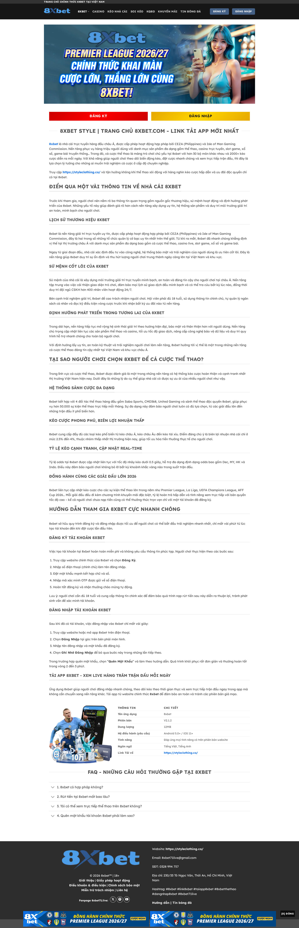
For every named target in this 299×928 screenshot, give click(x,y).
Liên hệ (122, 890)
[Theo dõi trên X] (113, 899)
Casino (98, 11)
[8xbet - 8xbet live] (58, 11)
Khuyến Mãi (167, 11)
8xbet (82, 11)
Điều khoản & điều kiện (87, 885)
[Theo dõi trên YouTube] (127, 899)
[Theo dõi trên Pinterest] (120, 899)
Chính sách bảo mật (124, 885)
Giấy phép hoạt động (113, 880)
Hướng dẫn (160, 902)
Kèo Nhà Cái (117, 11)
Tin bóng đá (190, 11)
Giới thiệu (86, 880)
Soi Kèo (137, 11)
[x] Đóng (287, 913)
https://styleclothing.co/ (81, 172)
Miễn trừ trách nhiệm (97, 890)
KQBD (151, 11)
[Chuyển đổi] (53, 787)
